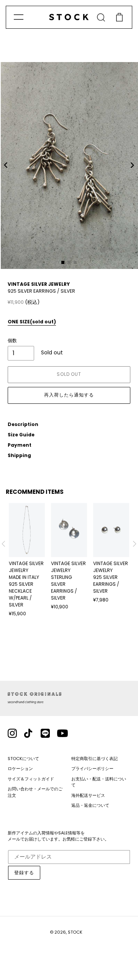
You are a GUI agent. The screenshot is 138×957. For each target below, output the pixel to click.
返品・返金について (90, 805)
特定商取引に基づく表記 (94, 758)
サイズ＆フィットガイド (31, 779)
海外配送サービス (88, 795)
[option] (27, 560)
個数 (12, 340)
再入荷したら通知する (69, 395)
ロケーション (20, 768)
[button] (6, 165)
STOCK (75, 932)
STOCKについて (23, 758)
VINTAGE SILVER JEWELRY (39, 284)
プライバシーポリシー (92, 768)
